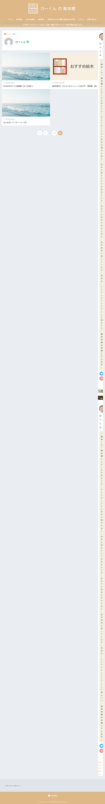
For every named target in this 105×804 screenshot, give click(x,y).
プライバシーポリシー (99, 768)
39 (54, 133)
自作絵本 (41, 19)
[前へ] (39, 133)
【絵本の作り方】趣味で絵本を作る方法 (61, 19)
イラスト (81, 19)
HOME (53, 796)
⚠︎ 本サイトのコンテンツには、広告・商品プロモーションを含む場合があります (52, 25)
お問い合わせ (91, 19)
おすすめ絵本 (30, 19)
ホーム (11, 19)
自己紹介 (19, 19)
